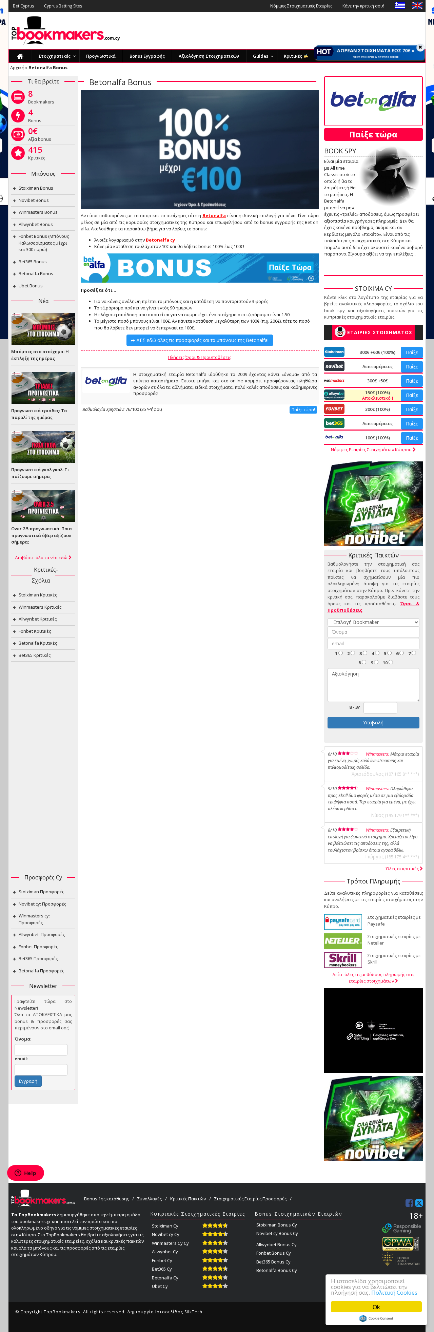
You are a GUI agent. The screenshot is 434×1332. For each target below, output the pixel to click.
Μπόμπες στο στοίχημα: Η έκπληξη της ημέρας (40, 354)
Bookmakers (41, 98)
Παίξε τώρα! (303, 410)
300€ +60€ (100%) (377, 352)
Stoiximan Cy (165, 1226)
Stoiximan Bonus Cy (276, 1225)
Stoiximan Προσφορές (41, 892)
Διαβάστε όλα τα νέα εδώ (41, 557)
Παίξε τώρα (373, 134)
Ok (376, 1306)
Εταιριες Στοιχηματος (379, 332)
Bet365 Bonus (33, 262)
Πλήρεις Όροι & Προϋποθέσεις (199, 357)
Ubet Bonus (31, 286)
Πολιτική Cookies (394, 1292)
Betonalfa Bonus (36, 273)
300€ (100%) (377, 409)
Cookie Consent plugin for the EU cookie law (376, 1318)
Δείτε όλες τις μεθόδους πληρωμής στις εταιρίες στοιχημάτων (373, 977)
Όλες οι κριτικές (403, 868)
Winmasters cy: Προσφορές (34, 919)
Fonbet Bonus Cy (273, 1253)
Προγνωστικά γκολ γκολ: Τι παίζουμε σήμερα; (40, 473)
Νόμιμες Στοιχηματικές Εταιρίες (301, 6)
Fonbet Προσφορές (38, 947)
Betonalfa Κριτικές (38, 643)
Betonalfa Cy (165, 1278)
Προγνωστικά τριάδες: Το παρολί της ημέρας (39, 413)
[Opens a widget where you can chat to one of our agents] (25, 1173)
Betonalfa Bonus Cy (276, 1270)
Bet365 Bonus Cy (273, 1262)
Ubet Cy (160, 1286)
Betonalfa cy (160, 240)
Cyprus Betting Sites (63, 6)
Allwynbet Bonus (36, 224)
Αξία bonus (39, 135)
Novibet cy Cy (165, 1234)
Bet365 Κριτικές (35, 655)
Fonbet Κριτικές (35, 631)
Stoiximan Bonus (36, 188)
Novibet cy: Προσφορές (42, 904)
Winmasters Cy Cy (170, 1243)
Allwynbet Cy (165, 1252)
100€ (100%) (377, 438)
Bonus (34, 117)
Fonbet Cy (162, 1260)
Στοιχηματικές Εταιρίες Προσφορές (250, 1199)
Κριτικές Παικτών (188, 1199)
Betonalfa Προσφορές (41, 971)
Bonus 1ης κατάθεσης (106, 1199)
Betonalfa (214, 215)
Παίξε (412, 352)
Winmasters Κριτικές (40, 607)
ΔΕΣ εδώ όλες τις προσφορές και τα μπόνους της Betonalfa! (200, 340)
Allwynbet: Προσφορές (42, 934)
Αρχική (17, 67)
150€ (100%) (377, 395)
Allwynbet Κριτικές (38, 619)
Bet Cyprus (23, 6)
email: (21, 1058)
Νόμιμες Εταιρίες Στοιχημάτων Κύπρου (372, 449)
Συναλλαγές (149, 1199)
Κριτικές (36, 154)
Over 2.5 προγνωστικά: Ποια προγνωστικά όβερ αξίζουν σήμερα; (41, 535)
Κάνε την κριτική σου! (363, 6)
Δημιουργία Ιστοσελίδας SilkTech (164, 1312)
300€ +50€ (377, 381)
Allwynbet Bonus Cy (276, 1244)
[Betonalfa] (106, 381)
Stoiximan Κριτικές (38, 595)
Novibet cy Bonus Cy (277, 1233)
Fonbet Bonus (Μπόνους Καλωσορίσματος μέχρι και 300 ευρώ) (44, 242)
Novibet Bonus (34, 200)
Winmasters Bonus (38, 212)
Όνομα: (23, 1039)
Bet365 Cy (162, 1269)
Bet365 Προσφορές (38, 958)
